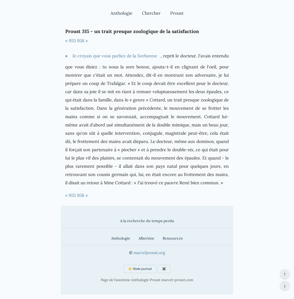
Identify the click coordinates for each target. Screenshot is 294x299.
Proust (177, 13)
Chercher (151, 13)
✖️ (164, 269)
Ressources (173, 238)
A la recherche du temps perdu (147, 220)
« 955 (70, 40)
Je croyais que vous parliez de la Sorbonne (114, 56)
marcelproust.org (149, 252)
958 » (82, 40)
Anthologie (121, 13)
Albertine (146, 238)
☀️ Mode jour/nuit (140, 269)
